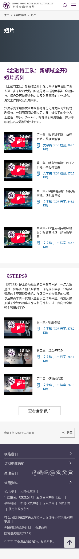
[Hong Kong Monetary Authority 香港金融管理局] (28, 5)
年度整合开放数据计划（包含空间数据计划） (33, 497)
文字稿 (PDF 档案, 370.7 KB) (58, 175)
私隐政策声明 (29, 503)
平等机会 (10, 503)
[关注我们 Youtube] (70, 472)
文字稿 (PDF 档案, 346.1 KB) (58, 203)
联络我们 (11, 454)
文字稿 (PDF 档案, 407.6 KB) (58, 147)
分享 (69, 432)
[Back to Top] (69, 542)
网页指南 (65, 503)
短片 (33, 15)
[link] (65, 5)
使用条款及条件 (19, 509)
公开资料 (10, 491)
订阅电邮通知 (14, 463)
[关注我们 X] (64, 472)
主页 (6, 15)
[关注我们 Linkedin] (47, 472)
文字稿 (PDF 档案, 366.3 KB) (58, 387)
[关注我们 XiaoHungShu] (52, 473)
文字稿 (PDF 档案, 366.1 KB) (58, 358)
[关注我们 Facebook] (35, 473)
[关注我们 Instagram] (41, 472)
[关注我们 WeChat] (58, 472)
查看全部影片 (39, 411)
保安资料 (48, 503)
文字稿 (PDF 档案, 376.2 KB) (58, 330)
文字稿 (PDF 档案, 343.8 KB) (58, 244)
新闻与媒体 (20, 15)
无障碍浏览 (27, 491)
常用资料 (11, 483)
